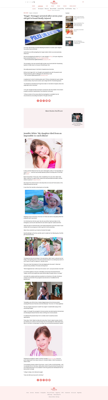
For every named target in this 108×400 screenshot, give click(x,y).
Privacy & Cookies (50, 392)
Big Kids (34, 8)
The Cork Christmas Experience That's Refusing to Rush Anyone (79, 42)
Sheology (57, 396)
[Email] (49, 101)
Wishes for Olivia (52, 358)
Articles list (35, 13)
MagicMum (79, 392)
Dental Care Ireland (56, 10)
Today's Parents (36, 180)
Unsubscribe (67, 392)
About (27, 392)
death (27, 174)
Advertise (32, 392)
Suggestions (58, 392)
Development (40, 8)
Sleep (74, 8)
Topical (30, 13)
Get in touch (73, 392)
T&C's (62, 392)
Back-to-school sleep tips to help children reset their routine (79, 18)
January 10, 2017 (46, 59)
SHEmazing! (50, 394)
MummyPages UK (57, 394)
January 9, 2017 (44, 75)
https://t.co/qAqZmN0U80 (42, 58)
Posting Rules (43, 392)
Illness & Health (53, 8)
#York (50, 56)
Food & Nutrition (68, 8)
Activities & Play (61, 8)
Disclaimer (37, 392)
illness (28, 172)
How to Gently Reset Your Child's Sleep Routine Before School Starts (79, 24)
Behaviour (47, 8)
